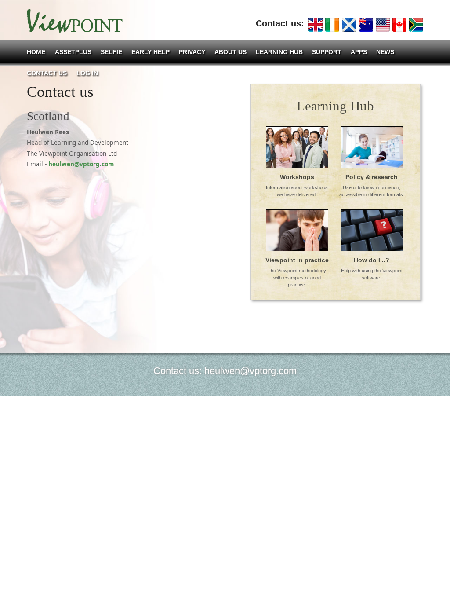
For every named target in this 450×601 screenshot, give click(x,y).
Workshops (297, 176)
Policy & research (371, 176)
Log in (87, 73)
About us (230, 52)
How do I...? (371, 260)
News (385, 52)
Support (326, 52)
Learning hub (279, 52)
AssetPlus (73, 52)
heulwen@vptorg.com (81, 164)
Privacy (192, 52)
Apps (359, 52)
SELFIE (111, 52)
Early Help (150, 52)
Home (36, 52)
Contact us (47, 73)
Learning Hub (335, 106)
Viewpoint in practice (297, 260)
